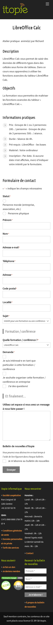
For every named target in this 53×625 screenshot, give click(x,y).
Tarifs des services (11, 547)
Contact (30, 553)
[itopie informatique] (15, 13)
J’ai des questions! (18, 386)
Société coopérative (12, 495)
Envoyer (11, 469)
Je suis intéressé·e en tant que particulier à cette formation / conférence (19, 365)
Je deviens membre (11, 571)
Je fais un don (9, 567)
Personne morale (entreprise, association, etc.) (19, 207)
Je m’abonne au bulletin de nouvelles (28, 461)
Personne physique (18, 213)
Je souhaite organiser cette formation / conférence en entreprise (24, 379)
